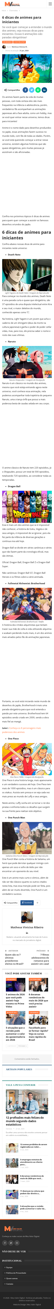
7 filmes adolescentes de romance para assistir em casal (40, 959)
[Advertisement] (27, 185)
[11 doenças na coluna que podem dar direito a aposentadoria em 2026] (12, 1194)
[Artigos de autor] (27, 917)
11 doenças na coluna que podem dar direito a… (32, 1192)
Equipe (9, 1267)
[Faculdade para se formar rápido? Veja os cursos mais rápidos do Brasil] (38, 1018)
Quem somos (12, 1278)
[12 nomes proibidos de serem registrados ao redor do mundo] (12, 1147)
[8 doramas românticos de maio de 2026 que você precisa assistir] (38, 985)
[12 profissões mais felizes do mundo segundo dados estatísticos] (27, 1101)
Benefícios (12, 1012)
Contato (9, 1284)
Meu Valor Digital (34, 1304)
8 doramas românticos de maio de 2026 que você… (32, 1177)
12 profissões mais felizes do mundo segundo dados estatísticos (25, 1121)
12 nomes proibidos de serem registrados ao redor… (33, 1145)
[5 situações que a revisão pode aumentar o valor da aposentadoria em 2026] (15, 1018)
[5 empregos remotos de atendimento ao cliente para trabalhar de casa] (12, 1163)
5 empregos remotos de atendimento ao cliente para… (31, 1162)
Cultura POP (19, 42)
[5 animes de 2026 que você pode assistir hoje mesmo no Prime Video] (15, 985)
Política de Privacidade (16, 1273)
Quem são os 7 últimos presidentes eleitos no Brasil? (14, 959)
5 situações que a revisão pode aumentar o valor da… (33, 1207)
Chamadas (7, 42)
